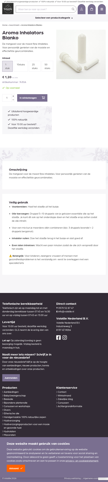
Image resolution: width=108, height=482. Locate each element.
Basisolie (8, 399)
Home (4, 25)
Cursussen (63, 402)
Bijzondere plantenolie (15, 402)
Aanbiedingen (11, 391)
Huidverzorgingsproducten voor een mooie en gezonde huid (27, 426)
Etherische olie (11, 413)
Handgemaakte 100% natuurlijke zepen (25, 417)
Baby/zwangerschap (15, 395)
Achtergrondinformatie (70, 406)
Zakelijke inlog (65, 399)
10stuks (21, 64)
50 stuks (47, 66)
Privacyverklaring (72, 478)
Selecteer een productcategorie (53, 17)
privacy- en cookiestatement (82, 460)
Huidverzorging (12, 420)
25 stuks (35, 66)
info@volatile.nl (66, 311)
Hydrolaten (10, 431)
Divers (7, 409)
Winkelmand (64, 395)
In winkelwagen (28, 97)
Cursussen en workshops (17, 406)
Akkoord (14, 468)
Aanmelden (11, 377)
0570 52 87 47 (66, 307)
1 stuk (7, 66)
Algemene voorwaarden (94, 478)
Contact (62, 391)
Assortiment (14, 25)
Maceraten (10, 434)
